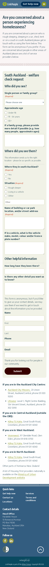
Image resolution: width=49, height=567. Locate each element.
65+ (10, 121)
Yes (9, 174)
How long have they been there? (22, 266)
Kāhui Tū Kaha (15, 421)
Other (10, 196)
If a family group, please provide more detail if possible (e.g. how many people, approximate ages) (22, 128)
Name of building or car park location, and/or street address (21, 211)
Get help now (30, 4)
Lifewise (12, 400)
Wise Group (26, 564)
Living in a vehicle (16, 192)
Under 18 (12, 112)
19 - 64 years (14, 116)
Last (6, 333)
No (9, 178)
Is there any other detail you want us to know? (24, 278)
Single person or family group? (21, 94)
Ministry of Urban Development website (19, 476)
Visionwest (13, 435)
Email (7, 349)
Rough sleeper (14, 187)
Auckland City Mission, (19, 389)
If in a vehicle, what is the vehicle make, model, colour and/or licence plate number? (23, 236)
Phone (8, 338)
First (6, 323)
